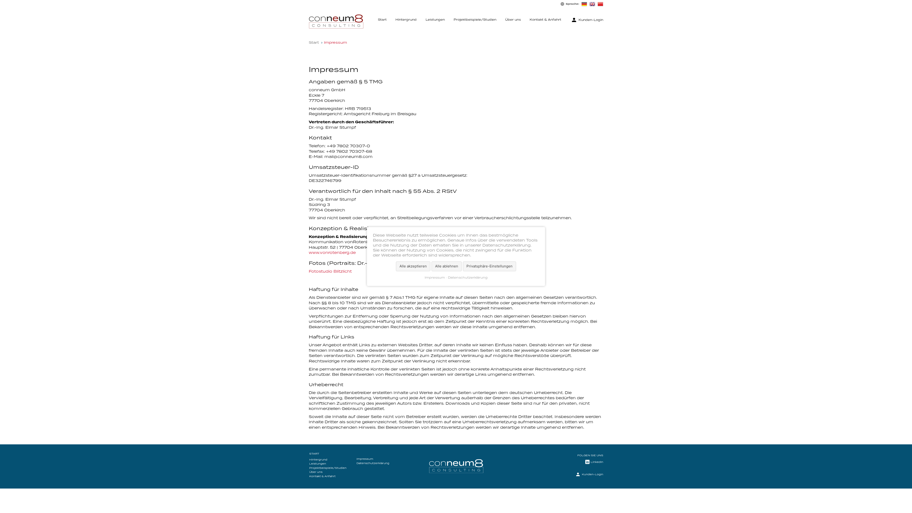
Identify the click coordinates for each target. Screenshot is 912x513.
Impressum (435, 278)
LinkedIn (597, 462)
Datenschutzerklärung (468, 278)
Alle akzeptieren (413, 266)
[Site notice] (592, 4)
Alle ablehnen (446, 266)
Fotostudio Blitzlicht (330, 271)
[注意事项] (600, 4)
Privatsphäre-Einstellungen (489, 266)
